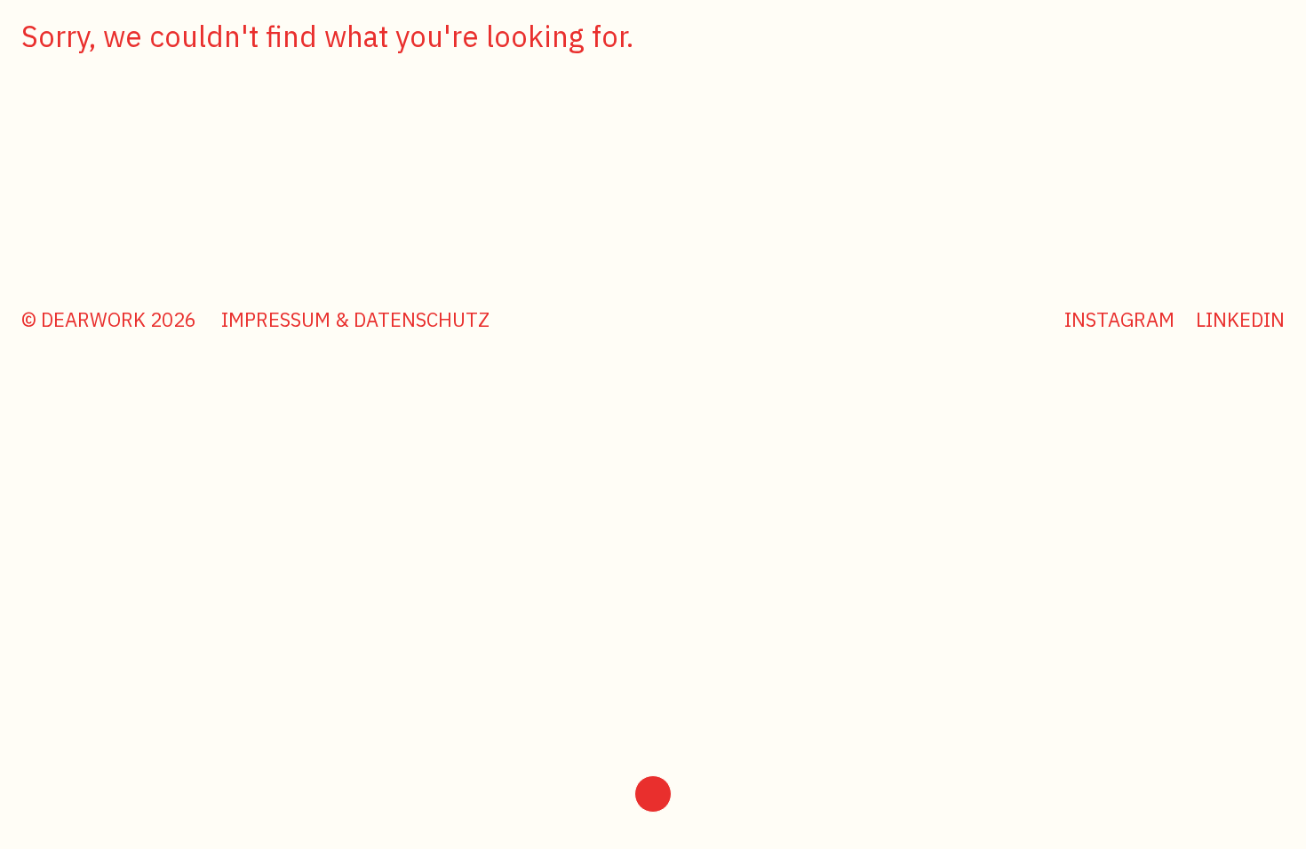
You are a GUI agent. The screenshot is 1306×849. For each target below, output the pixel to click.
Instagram (1119, 319)
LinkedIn (1240, 319)
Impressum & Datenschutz (355, 319)
